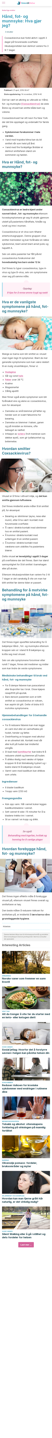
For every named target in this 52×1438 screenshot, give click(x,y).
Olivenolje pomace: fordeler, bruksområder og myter (19, 1164)
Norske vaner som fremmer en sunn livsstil (24, 980)
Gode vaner (7, 1047)
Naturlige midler (8, 10)
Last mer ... (26, 1244)
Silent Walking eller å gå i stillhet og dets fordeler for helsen (23, 1236)
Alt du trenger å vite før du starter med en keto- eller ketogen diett (26, 1016)
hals (20, 376)
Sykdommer (7, 1082)
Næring (5, 1160)
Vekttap (6, 1011)
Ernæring (6, 976)
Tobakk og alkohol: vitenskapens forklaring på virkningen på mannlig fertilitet (23, 1127)
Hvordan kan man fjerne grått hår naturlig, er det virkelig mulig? (22, 1200)
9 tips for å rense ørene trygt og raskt (27, 292)
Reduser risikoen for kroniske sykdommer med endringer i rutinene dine (24, 1088)
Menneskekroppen (10, 1121)
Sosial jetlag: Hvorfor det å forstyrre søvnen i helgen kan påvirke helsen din (25, 1051)
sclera (21, 434)
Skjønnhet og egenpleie (13, 1196)
